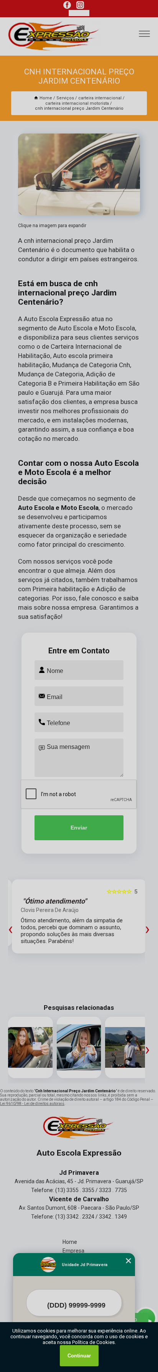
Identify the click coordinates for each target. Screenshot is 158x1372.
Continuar (79, 1356)
